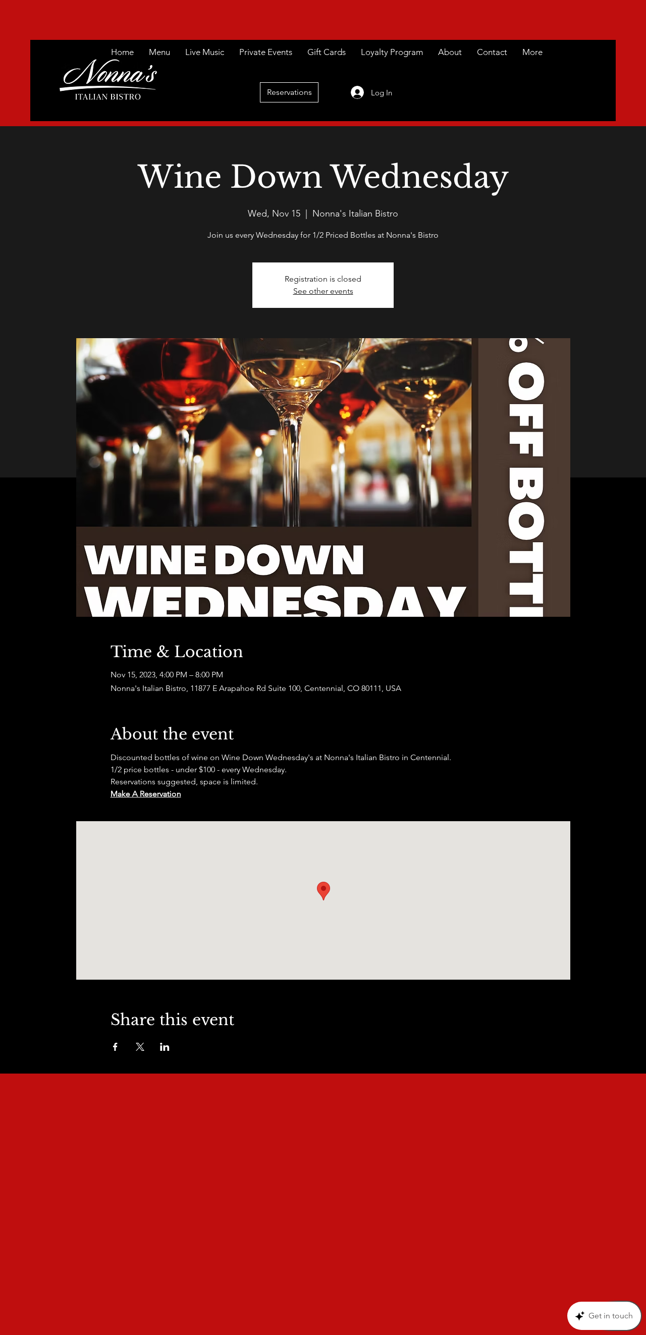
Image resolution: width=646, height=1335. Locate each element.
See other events (323, 291)
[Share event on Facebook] (115, 1047)
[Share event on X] (140, 1047)
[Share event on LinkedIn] (165, 1047)
